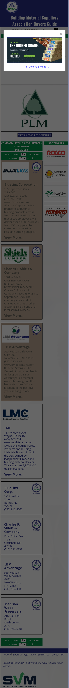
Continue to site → (37, 66)
